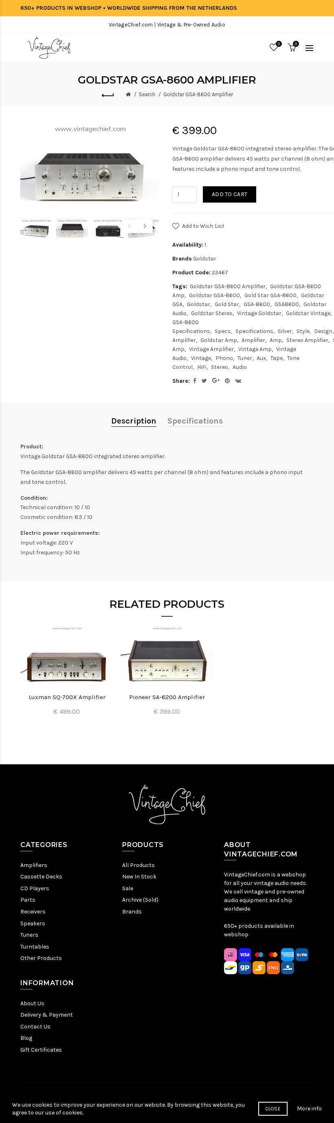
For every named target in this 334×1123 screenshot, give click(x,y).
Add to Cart (229, 194)
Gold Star (227, 304)
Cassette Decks (41, 876)
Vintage (201, 358)
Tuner (244, 358)
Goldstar (204, 258)
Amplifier (253, 340)
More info (309, 1108)
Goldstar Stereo (212, 313)
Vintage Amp (255, 349)
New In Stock (139, 876)
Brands (132, 911)
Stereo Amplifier (307, 340)
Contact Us (35, 1026)
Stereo (219, 367)
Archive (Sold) (140, 899)
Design (323, 331)
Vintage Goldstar (259, 313)
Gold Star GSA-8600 (270, 295)
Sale (127, 888)
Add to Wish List (203, 226)
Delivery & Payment (46, 1014)
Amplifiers (33, 865)
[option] (36, 228)
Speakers (32, 923)
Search (147, 94)
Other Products (41, 958)
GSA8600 (287, 304)
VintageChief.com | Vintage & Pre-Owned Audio (167, 25)
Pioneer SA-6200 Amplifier (167, 697)
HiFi (202, 367)
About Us (32, 1003)
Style (303, 331)
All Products (138, 865)
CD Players (34, 888)
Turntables (34, 946)
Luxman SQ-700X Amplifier (67, 697)
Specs (223, 331)
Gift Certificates (41, 1049)
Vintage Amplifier (211, 349)
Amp (276, 340)
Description (133, 421)
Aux (261, 358)
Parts (27, 899)
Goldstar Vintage (308, 313)
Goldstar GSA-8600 (214, 295)
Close (273, 1109)
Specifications (254, 331)
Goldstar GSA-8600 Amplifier (198, 94)
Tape (276, 358)
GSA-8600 (257, 304)
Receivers (33, 911)
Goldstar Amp (218, 340)
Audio (240, 367)
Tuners (29, 934)
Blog (26, 1038)
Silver (285, 331)
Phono (224, 358)
